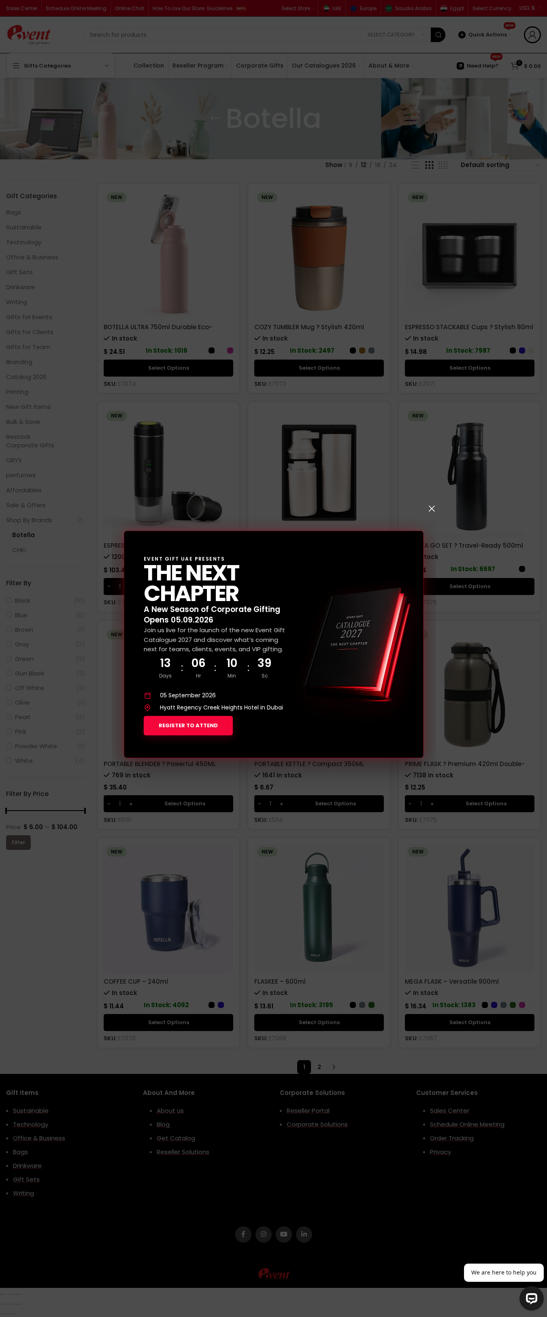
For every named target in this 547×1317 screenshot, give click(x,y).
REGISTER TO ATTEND (188, 725)
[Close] (431, 508)
